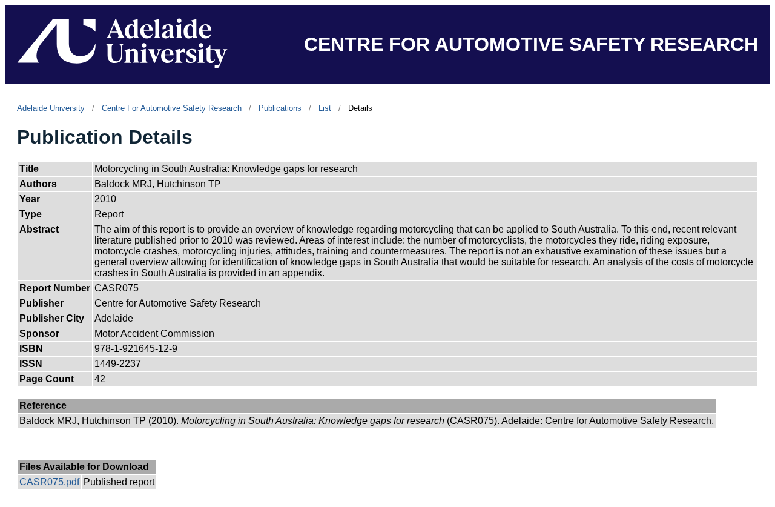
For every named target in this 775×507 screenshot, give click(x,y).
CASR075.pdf (49, 482)
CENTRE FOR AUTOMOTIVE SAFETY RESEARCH (531, 44)
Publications (280, 108)
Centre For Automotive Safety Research (172, 108)
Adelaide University (51, 108)
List (324, 108)
